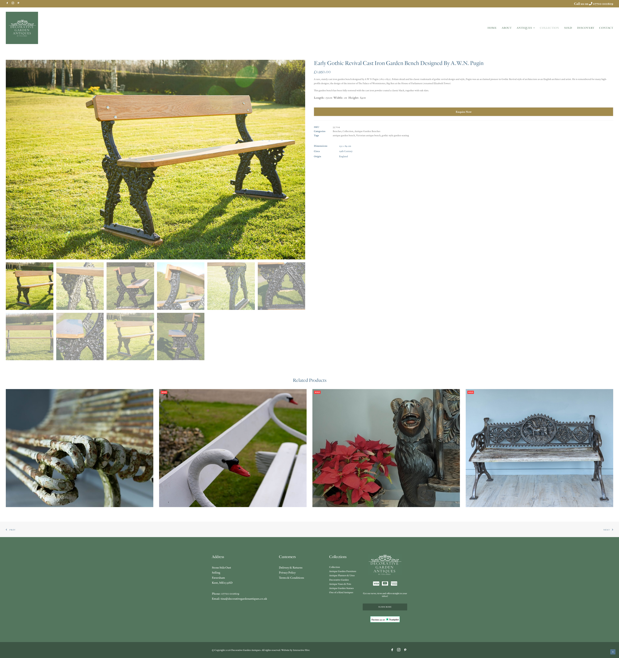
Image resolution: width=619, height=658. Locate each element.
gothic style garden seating (395, 135)
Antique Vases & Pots (340, 584)
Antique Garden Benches (367, 131)
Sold (568, 28)
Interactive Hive (301, 650)
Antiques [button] (524, 28)
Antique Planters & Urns (342, 575)
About (507, 28)
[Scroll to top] (612, 651)
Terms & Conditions (291, 578)
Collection (549, 28)
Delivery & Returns (290, 567)
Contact (606, 28)
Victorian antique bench (368, 135)
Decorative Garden (339, 579)
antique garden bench (344, 135)
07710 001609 (603, 3)
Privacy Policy (287, 572)
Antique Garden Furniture (342, 571)
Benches (337, 131)
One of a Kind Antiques (341, 592)
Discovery (585, 28)
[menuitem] (7, 3)
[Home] (385, 564)
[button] (7, 3)
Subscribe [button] (385, 607)
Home (492, 28)
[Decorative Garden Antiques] (22, 28)
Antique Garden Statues (341, 588)
